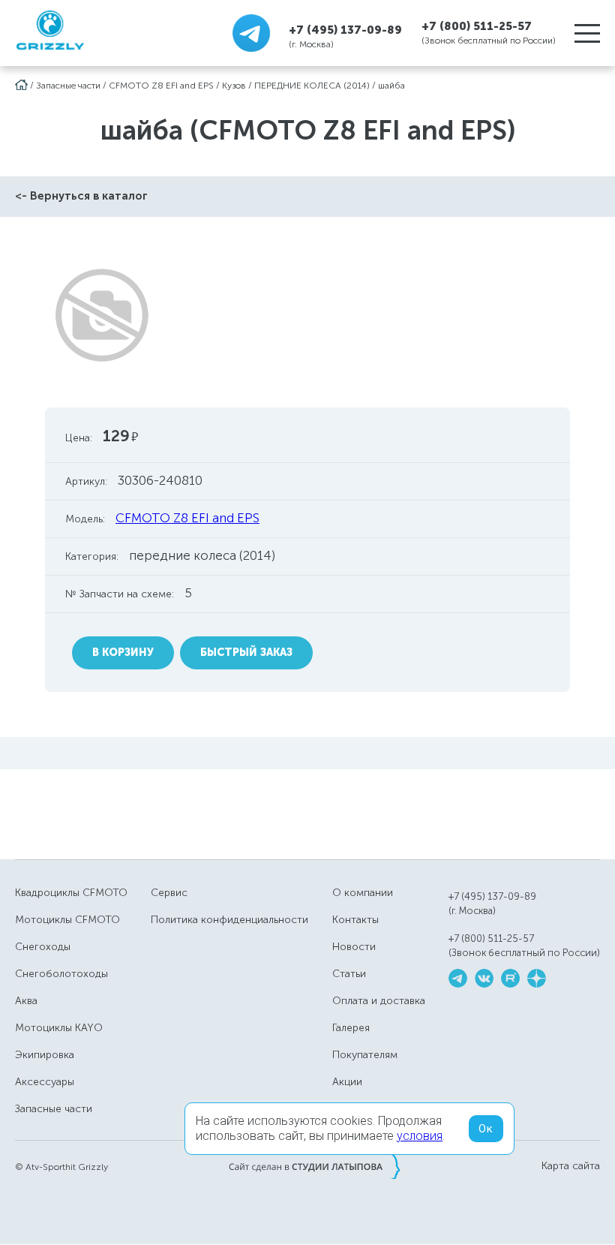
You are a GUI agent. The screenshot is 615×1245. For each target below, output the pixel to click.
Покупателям (365, 1054)
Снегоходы (42, 946)
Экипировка (44, 1054)
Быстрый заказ (246, 652)
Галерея (351, 1027)
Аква (26, 1000)
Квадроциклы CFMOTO (71, 892)
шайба (391, 85)
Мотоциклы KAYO (59, 1027)
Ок (486, 1128)
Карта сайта (571, 1166)
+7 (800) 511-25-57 (477, 26)
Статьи (349, 973)
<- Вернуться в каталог (81, 196)
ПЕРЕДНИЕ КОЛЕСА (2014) (312, 85)
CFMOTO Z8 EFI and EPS (161, 85)
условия (419, 1136)
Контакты (355, 919)
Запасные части (68, 85)
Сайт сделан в (314, 1166)
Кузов (234, 85)
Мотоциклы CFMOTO (67, 919)
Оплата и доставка (378, 1000)
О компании (362, 892)
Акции (347, 1081)
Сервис (169, 892)
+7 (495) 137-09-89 (345, 29)
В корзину (123, 652)
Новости (354, 946)
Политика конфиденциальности (229, 919)
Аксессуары (44, 1081)
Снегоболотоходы (61, 973)
